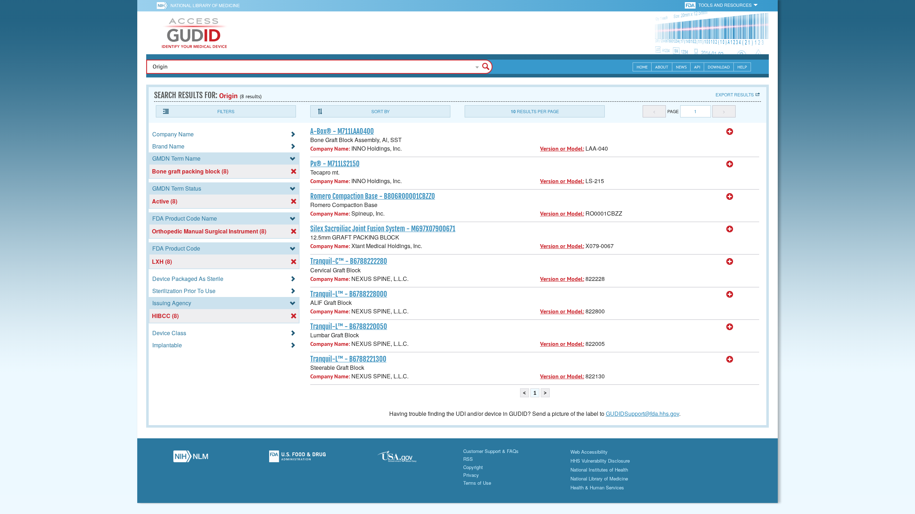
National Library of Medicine (205, 5)
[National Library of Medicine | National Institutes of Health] (191, 458)
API (697, 67)
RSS (468, 458)
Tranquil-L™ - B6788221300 (348, 359)
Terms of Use (477, 482)
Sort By (380, 111)
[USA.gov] (404, 458)
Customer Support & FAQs (491, 451)
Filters (225, 111)
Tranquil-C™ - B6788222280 (348, 261)
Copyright (473, 467)
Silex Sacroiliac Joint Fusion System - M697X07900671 (382, 229)
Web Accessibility (589, 451)
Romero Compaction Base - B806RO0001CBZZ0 (372, 196)
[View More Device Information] (729, 131)
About (661, 67)
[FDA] (691, 5)
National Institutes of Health (599, 469)
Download (719, 67)
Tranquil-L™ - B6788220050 (348, 326)
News (681, 67)
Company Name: (330, 148)
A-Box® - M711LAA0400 (342, 131)
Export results (735, 94)
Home (642, 67)
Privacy (471, 475)
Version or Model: (562, 148)
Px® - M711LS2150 (335, 164)
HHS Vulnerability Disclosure (600, 460)
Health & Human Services (597, 487)
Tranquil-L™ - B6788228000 (348, 294)
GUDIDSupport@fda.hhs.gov (642, 413)
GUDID (194, 32)
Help (742, 67)
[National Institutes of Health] (163, 5)
